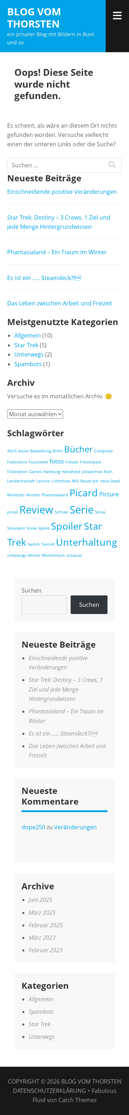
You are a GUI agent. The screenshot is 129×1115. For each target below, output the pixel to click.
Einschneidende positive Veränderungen (62, 192)
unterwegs (17, 555)
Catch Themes (77, 1100)
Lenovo (43, 480)
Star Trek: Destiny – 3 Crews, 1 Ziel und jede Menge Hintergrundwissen (66, 689)
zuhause (74, 555)
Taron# (47, 544)
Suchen (32, 590)
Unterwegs (29, 354)
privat (12, 512)
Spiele (43, 528)
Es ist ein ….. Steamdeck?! (44, 278)
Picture (109, 494)
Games (35, 471)
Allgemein (27, 335)
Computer (103, 450)
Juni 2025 (40, 900)
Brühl (58, 450)
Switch (34, 544)
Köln (108, 471)
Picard (84, 492)
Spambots (28, 364)
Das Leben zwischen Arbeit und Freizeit (59, 303)
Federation (17, 462)
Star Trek (26, 345)
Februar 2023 (46, 950)
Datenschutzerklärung (49, 1091)
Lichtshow (61, 480)
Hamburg (51, 471)
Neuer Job (89, 480)
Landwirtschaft (21, 480)
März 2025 (42, 913)
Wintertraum (53, 555)
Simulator (16, 528)
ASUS (12, 450)
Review (36, 509)
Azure (23, 450)
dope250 (33, 827)
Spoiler (66, 525)
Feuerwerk (38, 462)
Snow (32, 528)
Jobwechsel (92, 471)
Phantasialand (55, 494)
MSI (75, 480)
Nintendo (16, 494)
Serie (82, 509)
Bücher (78, 449)
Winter (34, 555)
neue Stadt (110, 480)
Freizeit (71, 462)
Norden (33, 494)
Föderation (17, 471)
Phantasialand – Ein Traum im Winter (57, 252)
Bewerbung (40, 450)
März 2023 (42, 938)
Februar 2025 (46, 925)
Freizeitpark (90, 462)
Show (100, 512)
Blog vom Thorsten (34, 17)
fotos (56, 461)
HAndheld (71, 471)
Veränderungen (75, 827)
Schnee (61, 512)
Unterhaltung (86, 542)
